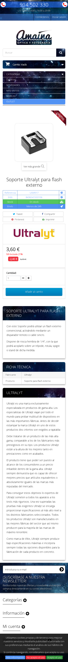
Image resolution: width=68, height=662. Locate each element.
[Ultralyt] (34, 233)
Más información (15, 657)
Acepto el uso (54, 657)
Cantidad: (11, 272)
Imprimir (50, 219)
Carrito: (19, 64)
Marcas (10, 96)
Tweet (19, 214)
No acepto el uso (36, 657)
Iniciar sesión (59, 17)
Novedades (13, 85)
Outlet (10, 101)
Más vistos (12, 90)
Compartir (49, 214)
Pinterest (19, 219)
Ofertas (11, 79)
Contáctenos (42, 17)
